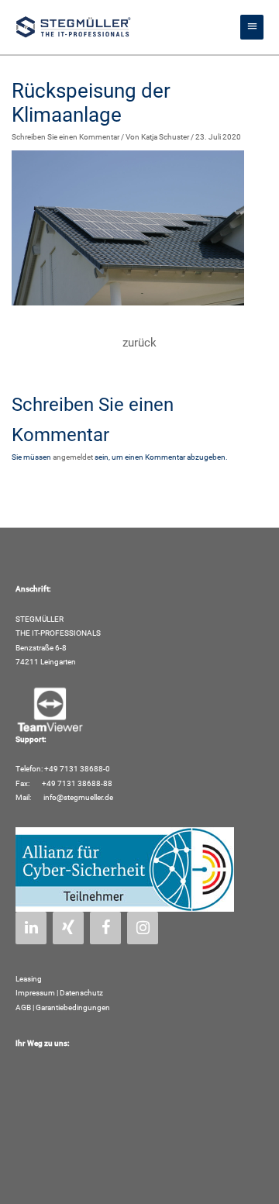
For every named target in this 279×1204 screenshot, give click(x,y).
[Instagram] (142, 928)
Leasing (29, 979)
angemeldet (73, 457)
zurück (139, 343)
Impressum (35, 992)
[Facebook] (105, 928)
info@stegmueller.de (77, 797)
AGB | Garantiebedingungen (63, 1007)
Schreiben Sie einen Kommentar (65, 137)
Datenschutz (81, 992)
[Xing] (68, 928)
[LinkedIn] (31, 928)
